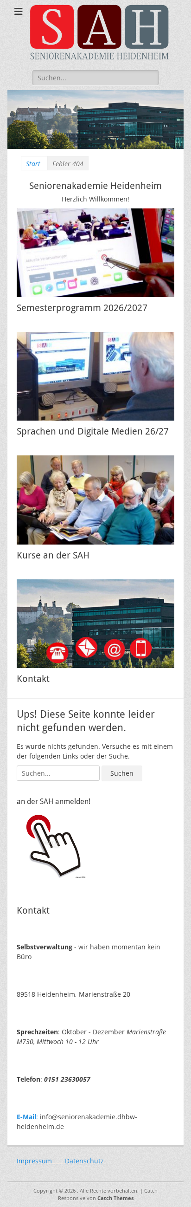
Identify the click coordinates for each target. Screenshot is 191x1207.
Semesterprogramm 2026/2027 (82, 307)
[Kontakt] (95, 623)
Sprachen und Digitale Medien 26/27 (93, 431)
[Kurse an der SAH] (95, 499)
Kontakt (33, 678)
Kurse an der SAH (53, 555)
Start (33, 163)
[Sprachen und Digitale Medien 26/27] (95, 376)
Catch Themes (115, 1197)
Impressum (41, 1160)
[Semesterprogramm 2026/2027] (95, 252)
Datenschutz (84, 1160)
